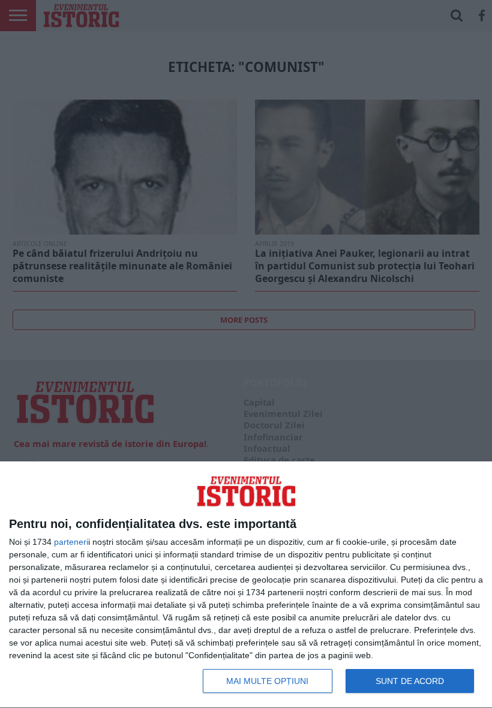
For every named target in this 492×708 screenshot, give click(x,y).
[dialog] (246, 585)
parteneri (71, 542)
